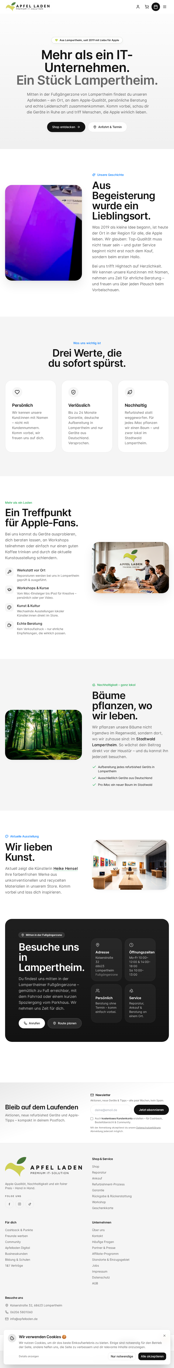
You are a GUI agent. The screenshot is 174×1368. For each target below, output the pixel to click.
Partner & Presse (103, 1247)
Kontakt (97, 1236)
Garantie (98, 1190)
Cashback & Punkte (19, 1230)
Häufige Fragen (103, 1242)
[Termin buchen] (156, 7)
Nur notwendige (122, 1356)
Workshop (99, 1202)
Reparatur (99, 1172)
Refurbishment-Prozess (108, 1184)
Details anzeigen (29, 1356)
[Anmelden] (138, 7)
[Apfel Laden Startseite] (43, 1167)
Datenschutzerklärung (148, 1127)
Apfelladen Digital (17, 1247)
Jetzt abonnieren (151, 1110)
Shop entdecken (63, 127)
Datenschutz (101, 1277)
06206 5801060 (21, 1312)
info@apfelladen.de (24, 1319)
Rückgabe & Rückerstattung (112, 1196)
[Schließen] (164, 1335)
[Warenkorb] (147, 7)
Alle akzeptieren (152, 1356)
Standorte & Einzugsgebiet (110, 1259)
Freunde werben (16, 1236)
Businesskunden (16, 1253)
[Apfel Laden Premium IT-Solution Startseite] (28, 7)
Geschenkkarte (102, 1208)
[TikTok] (29, 1204)
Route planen (67, 1023)
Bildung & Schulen (17, 1259)
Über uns (98, 1230)
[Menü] (164, 7)
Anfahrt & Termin (110, 127)
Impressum (99, 1271)
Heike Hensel (65, 868)
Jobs (95, 1265)
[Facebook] (9, 1204)
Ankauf (97, 1178)
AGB (95, 1283)
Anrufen (34, 1023)
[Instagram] (19, 1204)
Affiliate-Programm (105, 1253)
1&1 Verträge (14, 1265)
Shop (95, 1166)
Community (13, 1242)
